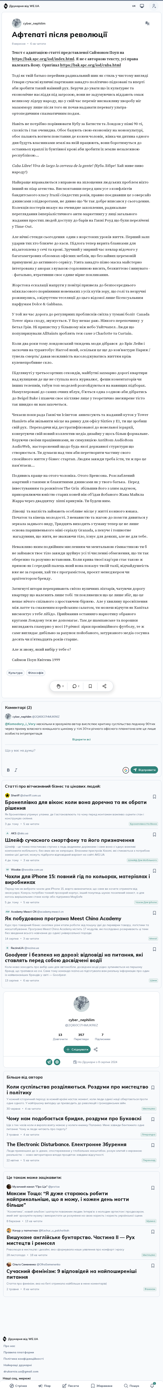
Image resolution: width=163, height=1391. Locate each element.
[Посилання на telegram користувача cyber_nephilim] (49, 1062)
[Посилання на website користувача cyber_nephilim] (57, 1062)
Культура (15, 673)
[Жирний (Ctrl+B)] (8, 770)
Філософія (35, 673)
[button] (152, 1385)
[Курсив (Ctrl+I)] (16, 770)
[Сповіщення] (152, 1385)
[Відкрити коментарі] (74, 686)
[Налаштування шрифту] (147, 23)
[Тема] (142, 6)
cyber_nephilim (82, 1020)
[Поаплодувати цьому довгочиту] (58, 686)
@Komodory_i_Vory (20, 724)
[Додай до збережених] (90, 686)
